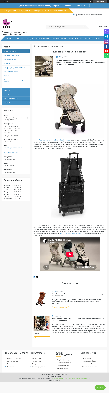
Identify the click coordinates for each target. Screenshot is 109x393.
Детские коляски (10, 59)
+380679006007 (81, 5)
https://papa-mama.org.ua (13, 148)
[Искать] (84, 27)
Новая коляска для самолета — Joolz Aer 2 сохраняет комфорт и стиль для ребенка (78, 320)
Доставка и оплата (59, 38)
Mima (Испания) (62, 368)
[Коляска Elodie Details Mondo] (44, 67)
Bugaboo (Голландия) (64, 360)
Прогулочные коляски (39, 364)
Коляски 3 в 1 (36, 361)
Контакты (88, 38)
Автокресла (8, 63)
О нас (97, 38)
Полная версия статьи (60, 308)
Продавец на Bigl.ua (54, 376)
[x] (37, 278)
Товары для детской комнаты (14, 68)
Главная (9, 38)
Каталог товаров (42, 38)
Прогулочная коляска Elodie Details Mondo (54, 140)
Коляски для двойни (39, 367)
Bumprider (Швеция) (64, 363)
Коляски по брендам (11, 55)
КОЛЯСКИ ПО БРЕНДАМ (24, 38)
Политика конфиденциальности (79, 378)
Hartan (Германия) (63, 366)
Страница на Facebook (90, 367)
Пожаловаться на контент (60, 378)
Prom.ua (64, 374)
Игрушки (7, 76)
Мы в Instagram (87, 358)
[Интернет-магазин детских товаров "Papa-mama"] (7, 23)
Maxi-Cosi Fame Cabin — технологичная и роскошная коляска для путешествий (78, 295)
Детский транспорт (11, 72)
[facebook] (34, 278)
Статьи (6, 94)
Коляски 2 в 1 (36, 358)
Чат (101, 387)
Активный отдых (10, 86)
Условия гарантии (75, 38)
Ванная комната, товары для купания (14, 81)
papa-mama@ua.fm (11, 153)
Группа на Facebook (89, 361)
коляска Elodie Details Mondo (70, 233)
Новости (7, 90)
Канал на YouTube (88, 364)
